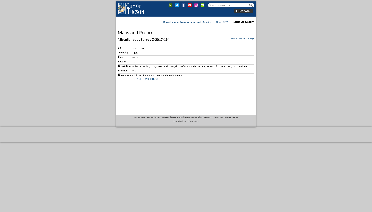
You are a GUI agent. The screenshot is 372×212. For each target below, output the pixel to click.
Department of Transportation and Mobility (187, 22)
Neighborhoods (153, 117)
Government (139, 117)
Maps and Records (136, 33)
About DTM (221, 22)
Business (166, 117)
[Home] (131, 8)
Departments (177, 117)
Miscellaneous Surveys (242, 38)
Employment (205, 117)
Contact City (218, 117)
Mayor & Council (191, 117)
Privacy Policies (231, 117)
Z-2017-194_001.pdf (147, 79)
